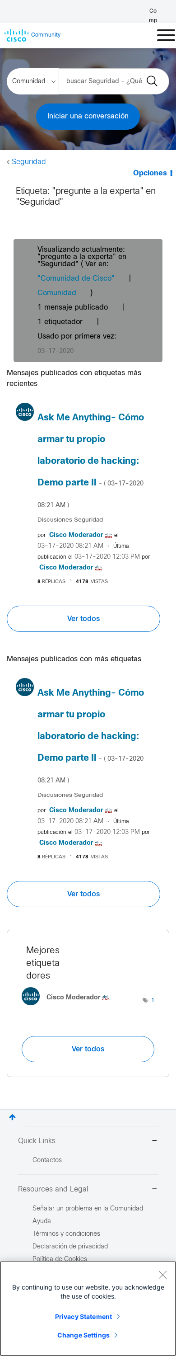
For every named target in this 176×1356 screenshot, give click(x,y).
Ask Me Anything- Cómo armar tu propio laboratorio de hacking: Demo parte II (90, 461)
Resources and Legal (53, 1189)
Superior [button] (12, 1117)
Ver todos (83, 619)
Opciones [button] (150, 173)
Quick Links (37, 1141)
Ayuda (41, 1221)
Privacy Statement (83, 1316)
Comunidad (56, 293)
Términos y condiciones (66, 1234)
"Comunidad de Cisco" (76, 278)
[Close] (162, 1274)
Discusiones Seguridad (70, 520)
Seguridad (29, 162)
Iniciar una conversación (88, 116)
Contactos (47, 1160)
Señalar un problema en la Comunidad (87, 1209)
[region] (88, 1308)
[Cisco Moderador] (69, 1007)
